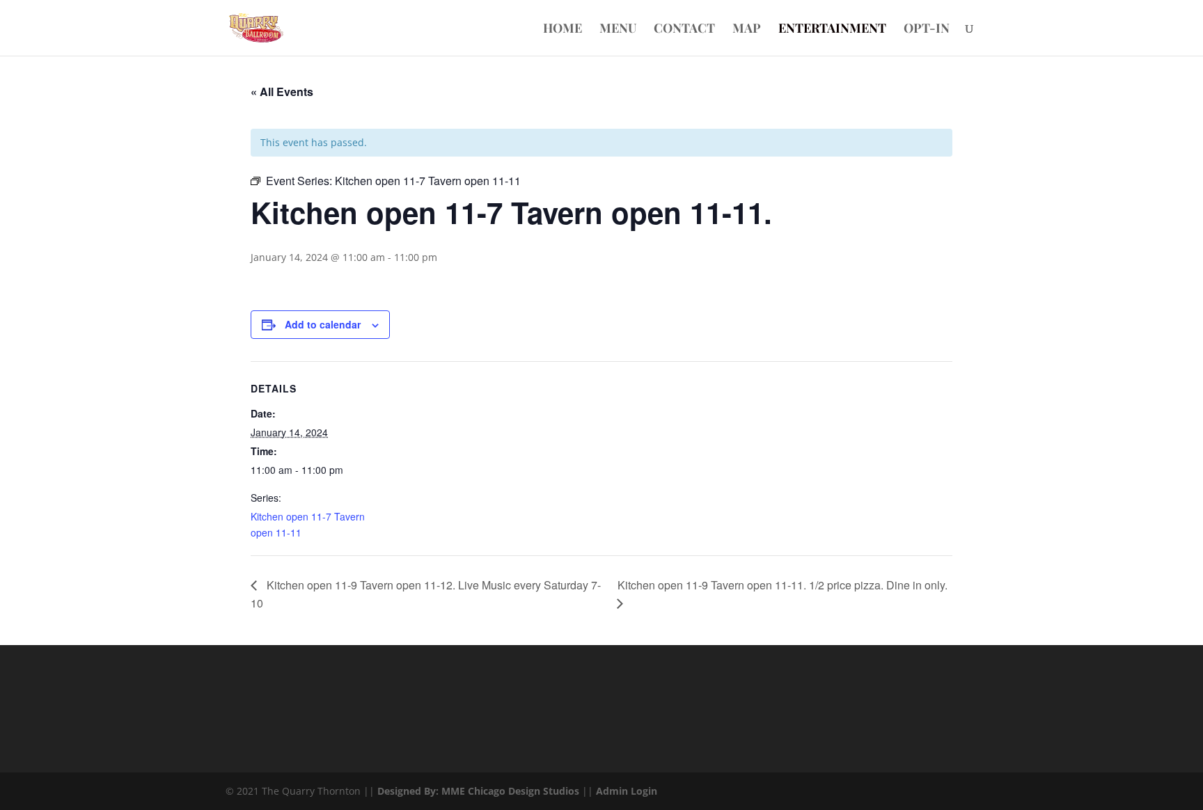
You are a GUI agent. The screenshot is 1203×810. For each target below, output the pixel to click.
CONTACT (684, 29)
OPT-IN (927, 29)
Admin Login (626, 790)
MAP (746, 29)
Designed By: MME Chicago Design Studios (478, 790)
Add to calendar (323, 324)
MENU (617, 29)
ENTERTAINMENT (832, 29)
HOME (562, 29)
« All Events (282, 92)
